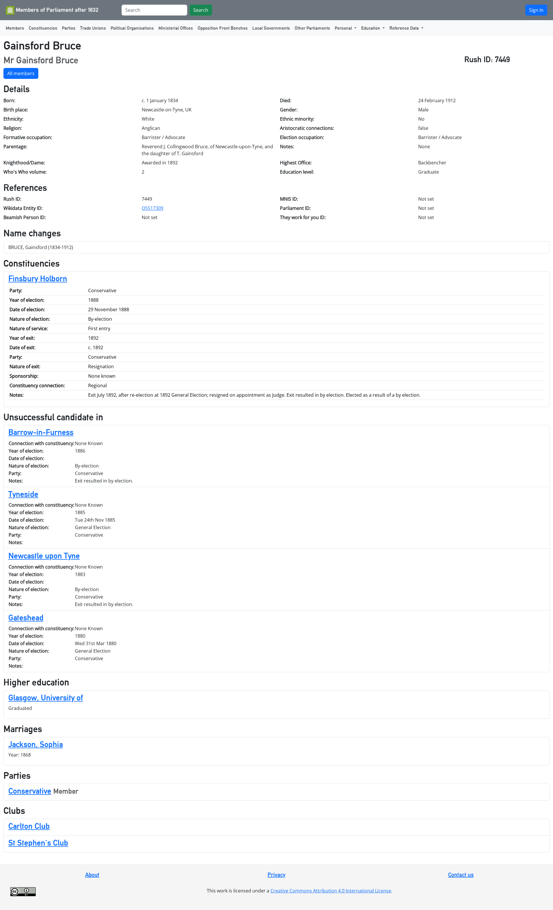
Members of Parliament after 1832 (56, 9)
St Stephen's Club (38, 842)
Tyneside (23, 494)
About (92, 874)
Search (200, 10)
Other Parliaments (312, 28)
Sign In (536, 10)
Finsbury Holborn (37, 278)
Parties (68, 28)
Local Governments (271, 28)
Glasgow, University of (45, 697)
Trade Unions (93, 28)
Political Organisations (132, 28)
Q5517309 (152, 208)
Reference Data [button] (404, 28)
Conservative (29, 790)
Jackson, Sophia (35, 744)
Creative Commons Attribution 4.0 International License (330, 891)
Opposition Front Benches (223, 28)
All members (21, 73)
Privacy (276, 874)
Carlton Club (29, 826)
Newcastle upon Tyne (44, 555)
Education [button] (371, 28)
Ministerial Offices (175, 28)
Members (15, 28)
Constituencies (43, 28)
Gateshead (25, 617)
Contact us (461, 874)
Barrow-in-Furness (40, 432)
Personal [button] (344, 28)
